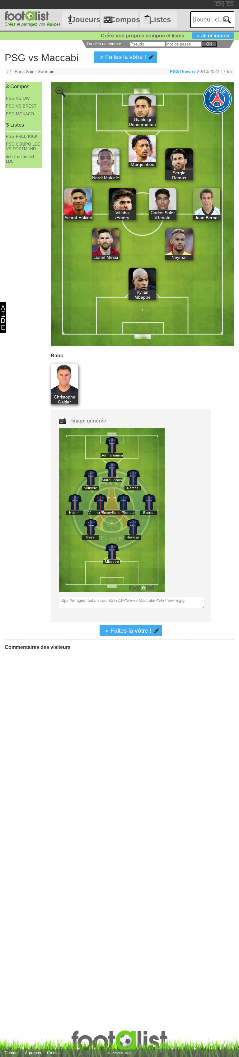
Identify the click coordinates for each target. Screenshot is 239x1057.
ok (209, 44)
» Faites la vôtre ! (123, 57)
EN (219, 4)
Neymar (179, 257)
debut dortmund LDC (20, 159)
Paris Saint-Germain (34, 71)
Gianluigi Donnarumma (142, 122)
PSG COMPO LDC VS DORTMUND (23, 146)
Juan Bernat (207, 217)
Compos (124, 19)
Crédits (53, 1052)
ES (230, 4)
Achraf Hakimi (78, 217)
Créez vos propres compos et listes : (165, 35)
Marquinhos (142, 164)
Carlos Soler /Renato (163, 215)
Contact (12, 1052)
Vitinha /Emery (122, 215)
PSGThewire (183, 71)
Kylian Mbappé (142, 295)
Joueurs (85, 19)
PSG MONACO (20, 114)
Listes (160, 19)
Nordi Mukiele (105, 177)
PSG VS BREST (21, 106)
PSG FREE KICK (22, 136)
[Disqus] (51, 733)
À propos (33, 1052)
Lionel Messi (105, 257)
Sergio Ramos (179, 175)
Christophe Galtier (64, 399)
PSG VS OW (18, 98)
